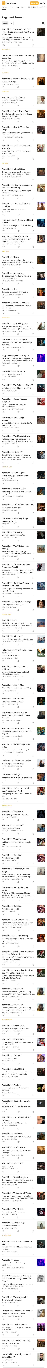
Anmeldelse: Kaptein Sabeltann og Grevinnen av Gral (17, 584)
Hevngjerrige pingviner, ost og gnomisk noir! (17, 795)
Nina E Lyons (14, 84)
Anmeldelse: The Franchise (14, 1324)
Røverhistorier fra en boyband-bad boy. (16, 688)
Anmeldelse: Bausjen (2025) (14, 473)
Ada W (12, 156)
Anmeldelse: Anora (10, 1260)
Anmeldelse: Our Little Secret (15, 920)
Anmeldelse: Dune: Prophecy (15, 1177)
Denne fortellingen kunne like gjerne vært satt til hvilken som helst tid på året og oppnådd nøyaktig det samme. (17, 923)
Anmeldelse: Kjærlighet (12, 825)
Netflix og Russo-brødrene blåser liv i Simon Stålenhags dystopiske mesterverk (17, 440)
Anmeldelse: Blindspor (12, 636)
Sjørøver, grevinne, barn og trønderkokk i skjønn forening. (17, 589)
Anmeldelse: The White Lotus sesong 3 (15, 547)
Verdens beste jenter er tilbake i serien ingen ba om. (16, 152)
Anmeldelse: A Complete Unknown (17, 504)
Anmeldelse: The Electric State (16, 436)
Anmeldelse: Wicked (11, 1085)
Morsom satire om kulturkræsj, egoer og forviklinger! (17, 1264)
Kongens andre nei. (9, 521)
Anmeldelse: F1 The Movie (13, 97)
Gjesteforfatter (7, 1360)
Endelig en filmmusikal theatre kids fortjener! (15, 1089)
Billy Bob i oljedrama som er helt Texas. (16, 1136)
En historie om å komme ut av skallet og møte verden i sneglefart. (17, 115)
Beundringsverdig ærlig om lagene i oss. (17, 777)
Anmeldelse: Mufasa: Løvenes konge (15, 870)
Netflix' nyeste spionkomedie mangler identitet (16, 716)
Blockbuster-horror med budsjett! (14, 209)
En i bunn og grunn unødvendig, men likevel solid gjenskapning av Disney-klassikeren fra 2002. (16, 173)
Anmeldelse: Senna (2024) (13, 1039)
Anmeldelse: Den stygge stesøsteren (13, 418)
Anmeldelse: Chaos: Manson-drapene (15, 400)
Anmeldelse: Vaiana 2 (11, 1055)
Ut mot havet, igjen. (9, 1058)
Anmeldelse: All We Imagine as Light (16, 745)
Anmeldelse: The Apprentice (15, 1297)
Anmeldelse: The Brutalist (14, 489)
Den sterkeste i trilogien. (11, 828)
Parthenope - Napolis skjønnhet (16, 760)
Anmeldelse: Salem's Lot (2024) (16, 1340)
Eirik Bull (14, 444)
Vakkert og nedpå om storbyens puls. (16, 750)
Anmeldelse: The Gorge (12, 532)
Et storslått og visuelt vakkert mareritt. (16, 814)
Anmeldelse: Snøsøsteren (13, 1025)
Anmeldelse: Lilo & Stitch (13, 169)
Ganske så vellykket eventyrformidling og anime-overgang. (17, 133)
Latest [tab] (5, 23)
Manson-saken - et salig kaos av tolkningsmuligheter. (14, 405)
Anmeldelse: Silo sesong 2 (13, 1223)
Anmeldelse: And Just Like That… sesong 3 (17, 146)
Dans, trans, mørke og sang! (12, 701)
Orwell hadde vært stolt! (11, 1225)
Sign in (42, 3)
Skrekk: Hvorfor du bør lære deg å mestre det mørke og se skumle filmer (17, 1278)
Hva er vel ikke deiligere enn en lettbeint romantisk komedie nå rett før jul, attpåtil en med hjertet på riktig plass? (17, 1197)
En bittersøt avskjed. (9, 82)
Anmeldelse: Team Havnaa (14, 839)
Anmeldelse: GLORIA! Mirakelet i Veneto (17, 1242)
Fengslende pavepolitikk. (11, 858)
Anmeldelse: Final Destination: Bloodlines (16, 204)
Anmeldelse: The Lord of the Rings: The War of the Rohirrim (18, 952)
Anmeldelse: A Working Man (15, 323)
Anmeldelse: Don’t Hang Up (14, 339)
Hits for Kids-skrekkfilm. (11, 1343)
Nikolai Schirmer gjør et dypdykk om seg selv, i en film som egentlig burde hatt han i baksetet (18, 624)
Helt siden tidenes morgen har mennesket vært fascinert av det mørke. (17, 1285)
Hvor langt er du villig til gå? (12, 604)
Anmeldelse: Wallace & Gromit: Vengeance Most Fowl (16, 789)
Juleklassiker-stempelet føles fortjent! (16, 1028)
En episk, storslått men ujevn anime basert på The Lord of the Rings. (18, 958)
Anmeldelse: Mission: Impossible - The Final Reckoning (17, 186)
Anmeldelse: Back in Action (14, 712)
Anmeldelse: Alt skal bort (13, 273)
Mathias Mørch (16, 177)
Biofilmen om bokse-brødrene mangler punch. (16, 843)
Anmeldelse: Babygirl (11, 774)
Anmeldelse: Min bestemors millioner (14, 667)
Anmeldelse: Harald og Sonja (15, 518)
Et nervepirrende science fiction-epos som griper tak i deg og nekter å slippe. (17, 1181)
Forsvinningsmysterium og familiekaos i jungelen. (17, 732)
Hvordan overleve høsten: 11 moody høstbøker (18, 56)
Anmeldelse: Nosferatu (12, 811)
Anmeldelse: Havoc (10, 257)
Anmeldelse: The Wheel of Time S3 (17, 385)
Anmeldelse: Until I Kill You (14, 1147)
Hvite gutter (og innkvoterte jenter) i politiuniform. (15, 477)
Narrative (14, 65)
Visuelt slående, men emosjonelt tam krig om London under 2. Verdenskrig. (17, 1073)
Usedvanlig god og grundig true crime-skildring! (16, 1151)
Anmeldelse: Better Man (13, 685)
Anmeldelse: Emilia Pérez (13, 698)
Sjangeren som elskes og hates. (13, 1314)
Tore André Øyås (16, 42)
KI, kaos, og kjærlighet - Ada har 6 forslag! (17, 225)
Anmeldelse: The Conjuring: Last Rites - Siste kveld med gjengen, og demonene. (18, 32)
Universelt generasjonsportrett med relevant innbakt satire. (15, 673)
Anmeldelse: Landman (12, 1133)
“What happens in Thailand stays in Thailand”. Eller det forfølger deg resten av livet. (17, 552)
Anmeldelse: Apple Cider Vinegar (17, 601)
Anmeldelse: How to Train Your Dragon (16, 128)
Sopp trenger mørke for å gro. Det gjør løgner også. (16, 307)
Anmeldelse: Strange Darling (15, 935)
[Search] (43, 23)
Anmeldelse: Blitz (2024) (13, 1069)
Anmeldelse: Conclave (12, 855)
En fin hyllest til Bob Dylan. (12, 507)
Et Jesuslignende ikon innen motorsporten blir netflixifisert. (17, 1043)
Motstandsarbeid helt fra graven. (14, 1123)
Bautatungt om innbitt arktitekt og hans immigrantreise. (17, 492)
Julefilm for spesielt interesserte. (14, 1212)
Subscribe (34, 3)
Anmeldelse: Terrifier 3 (12, 1209)
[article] (23, 37)
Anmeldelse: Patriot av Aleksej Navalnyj (16, 1118)
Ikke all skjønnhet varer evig (12, 763)
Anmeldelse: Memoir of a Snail (16, 111)
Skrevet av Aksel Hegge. (11, 655)
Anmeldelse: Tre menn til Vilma (16, 1193)
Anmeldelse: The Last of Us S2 (15, 303)
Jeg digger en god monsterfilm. (13, 535)
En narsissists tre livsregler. (12, 1300)
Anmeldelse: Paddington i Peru (16, 728)
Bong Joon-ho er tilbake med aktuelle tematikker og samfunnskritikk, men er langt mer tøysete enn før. (16, 456)
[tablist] (8, 23)
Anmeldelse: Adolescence (13, 371)
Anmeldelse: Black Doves (13, 989)
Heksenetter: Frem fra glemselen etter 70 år (17, 651)
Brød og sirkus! (7, 1166)
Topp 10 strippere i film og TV (15, 355)
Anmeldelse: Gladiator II (13, 1163)
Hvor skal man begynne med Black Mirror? (17, 221)
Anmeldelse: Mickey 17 (12, 452)
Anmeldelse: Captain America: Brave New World (16, 565)
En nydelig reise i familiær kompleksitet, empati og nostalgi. (17, 277)
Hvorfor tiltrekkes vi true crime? (17, 1311)
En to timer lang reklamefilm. (13, 100)
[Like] (3, 87)
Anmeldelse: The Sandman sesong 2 (18, 79)
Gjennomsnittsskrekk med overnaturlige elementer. (17, 343)
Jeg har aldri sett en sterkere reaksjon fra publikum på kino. (17, 424)
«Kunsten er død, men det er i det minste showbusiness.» (17, 1328)
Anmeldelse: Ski (9, 620)
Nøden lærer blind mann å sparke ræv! (16, 1106)
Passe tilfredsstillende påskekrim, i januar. (17, 639)
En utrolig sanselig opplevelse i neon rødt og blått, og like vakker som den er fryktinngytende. (17, 939)
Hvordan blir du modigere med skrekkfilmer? (16, 1355)
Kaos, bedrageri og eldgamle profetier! (16, 388)
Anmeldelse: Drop (10, 289)
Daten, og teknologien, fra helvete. (15, 292)
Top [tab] (11, 23)
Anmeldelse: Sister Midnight (15, 236)
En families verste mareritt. (12, 374)
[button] (4, 7)
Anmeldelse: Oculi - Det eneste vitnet (16, 1102)
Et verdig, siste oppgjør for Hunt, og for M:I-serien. (16, 191)
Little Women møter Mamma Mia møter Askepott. (17, 1248)
